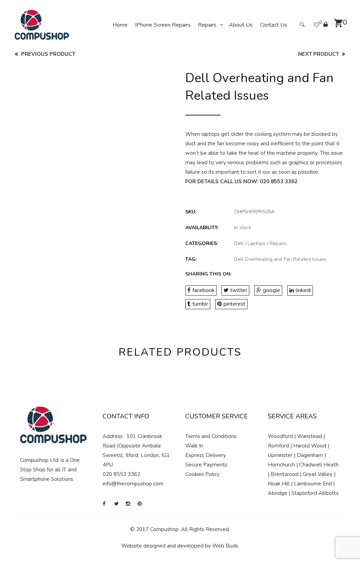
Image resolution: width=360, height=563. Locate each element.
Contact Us (273, 25)
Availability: (201, 227)
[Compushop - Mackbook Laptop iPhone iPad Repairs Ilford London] (42, 24)
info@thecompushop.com (133, 483)
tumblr (200, 303)
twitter (238, 290)
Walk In (194, 445)
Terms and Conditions (211, 436)
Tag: (191, 259)
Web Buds (225, 545)
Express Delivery (205, 455)
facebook (203, 290)
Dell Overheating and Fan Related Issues (280, 259)
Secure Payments (206, 464)
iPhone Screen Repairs (163, 25)
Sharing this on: (208, 274)
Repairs (207, 25)
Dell (238, 243)
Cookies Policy (202, 474)
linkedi (303, 290)
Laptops (256, 243)
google (271, 290)
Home (120, 25)
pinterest (234, 303)
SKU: (190, 211)
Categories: (201, 243)
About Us (241, 25)
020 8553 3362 (278, 181)
